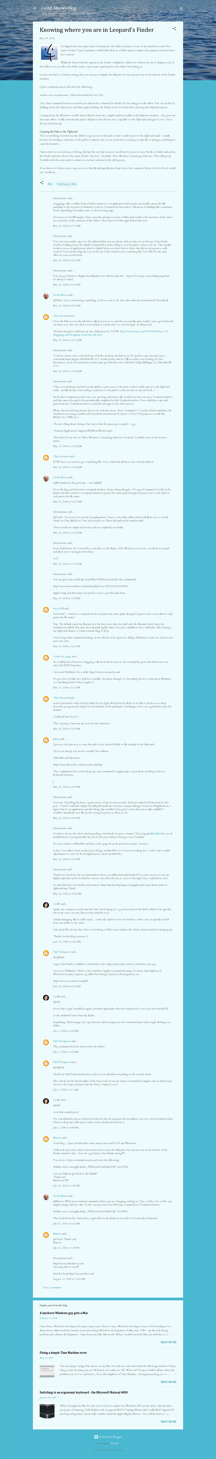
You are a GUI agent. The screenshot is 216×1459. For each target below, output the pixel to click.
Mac (50, 184)
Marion (57, 1137)
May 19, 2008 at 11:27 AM (67, 564)
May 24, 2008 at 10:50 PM (67, 893)
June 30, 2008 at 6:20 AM (67, 941)
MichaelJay (115, 1443)
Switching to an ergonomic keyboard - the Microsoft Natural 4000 (84, 1392)
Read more (168, 1342)
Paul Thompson (61, 952)
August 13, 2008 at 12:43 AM (69, 1279)
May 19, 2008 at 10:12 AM (67, 340)
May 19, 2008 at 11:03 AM (67, 532)
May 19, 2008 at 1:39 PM (66, 598)
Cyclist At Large (62, 656)
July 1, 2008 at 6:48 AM (65, 1127)
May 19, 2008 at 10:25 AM (67, 446)
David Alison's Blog (58, 8)
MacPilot (155, 833)
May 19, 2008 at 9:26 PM (66, 729)
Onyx (105, 462)
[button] (174, 29)
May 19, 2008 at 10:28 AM (67, 467)
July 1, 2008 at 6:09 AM (65, 1052)
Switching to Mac (66, 184)
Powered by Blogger (110, 1437)
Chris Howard (61, 316)
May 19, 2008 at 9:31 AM (66, 226)
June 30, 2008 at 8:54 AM (67, 986)
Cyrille (56, 904)
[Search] (181, 9)
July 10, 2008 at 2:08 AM (66, 1185)
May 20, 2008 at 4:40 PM (66, 818)
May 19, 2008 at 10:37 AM (67, 501)
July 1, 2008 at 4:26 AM (65, 1031)
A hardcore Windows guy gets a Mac (64, 1313)
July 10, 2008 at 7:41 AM (66, 1223)
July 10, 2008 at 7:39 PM (66, 1248)
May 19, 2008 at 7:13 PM (66, 687)
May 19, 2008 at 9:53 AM (66, 305)
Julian (56, 739)
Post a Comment (52, 1287)
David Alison (60, 295)
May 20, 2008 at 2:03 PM (66, 787)
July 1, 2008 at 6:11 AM (65, 1089)
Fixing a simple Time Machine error (63, 1352)
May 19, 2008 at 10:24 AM (67, 371)
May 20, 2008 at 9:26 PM (66, 859)
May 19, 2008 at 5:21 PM (66, 646)
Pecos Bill (58, 608)
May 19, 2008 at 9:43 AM (66, 260)
